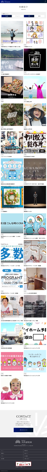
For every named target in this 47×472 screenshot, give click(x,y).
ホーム (2, 450)
